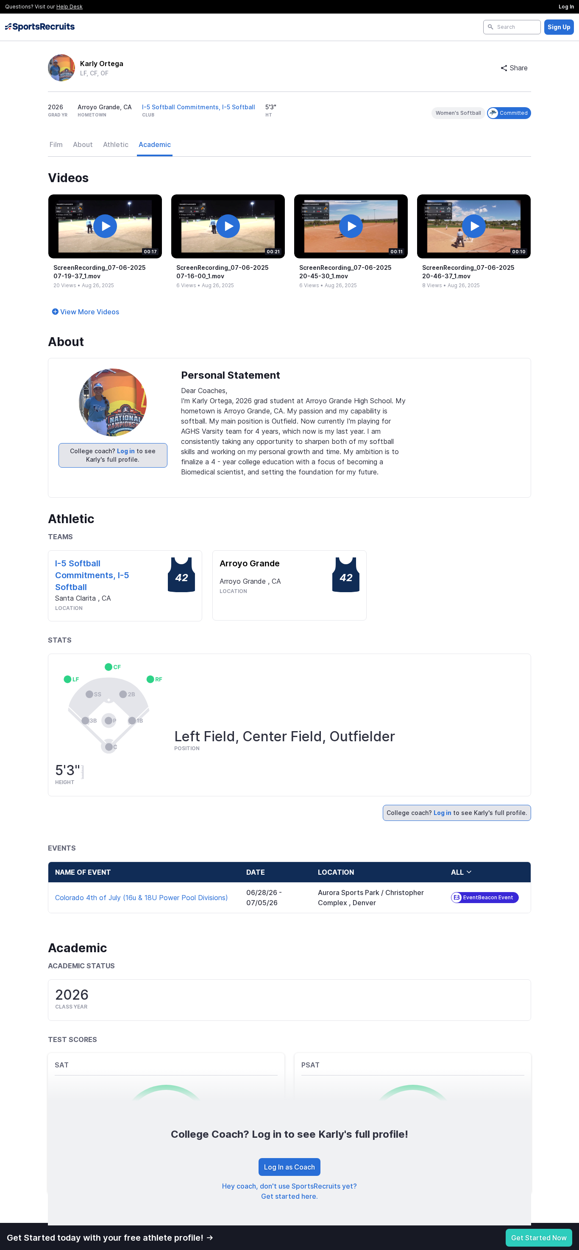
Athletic (115, 144)
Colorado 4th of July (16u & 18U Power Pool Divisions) (141, 897)
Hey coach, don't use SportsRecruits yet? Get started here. (289, 1191)
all (457, 872)
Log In (566, 6)
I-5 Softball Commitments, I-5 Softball (198, 107)
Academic (155, 144)
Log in (126, 451)
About (83, 144)
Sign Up (559, 26)
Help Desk (69, 6)
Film (56, 144)
